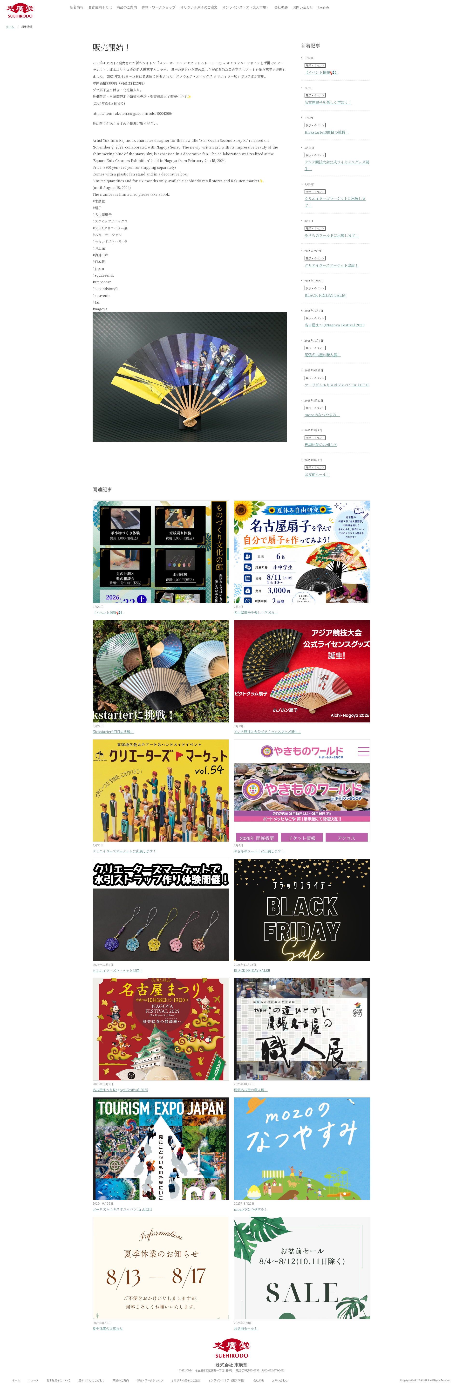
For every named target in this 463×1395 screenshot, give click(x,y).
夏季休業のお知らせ (321, 444)
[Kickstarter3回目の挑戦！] (161, 671)
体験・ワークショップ (150, 1380)
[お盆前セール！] (302, 1268)
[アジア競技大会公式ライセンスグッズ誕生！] (302, 671)
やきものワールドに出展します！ (332, 235)
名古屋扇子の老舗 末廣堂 (20, 10)
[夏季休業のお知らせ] (161, 1268)
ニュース (33, 1380)
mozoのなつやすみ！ (322, 414)
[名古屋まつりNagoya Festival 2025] (161, 1029)
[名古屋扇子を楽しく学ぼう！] (302, 551)
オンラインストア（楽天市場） (226, 1380)
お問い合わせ (280, 1380)
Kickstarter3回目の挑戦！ (327, 132)
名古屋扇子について (58, 1380)
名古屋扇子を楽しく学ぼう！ (328, 102)
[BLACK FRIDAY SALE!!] (302, 910)
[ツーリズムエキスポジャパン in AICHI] (161, 1148)
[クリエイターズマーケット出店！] (161, 910)
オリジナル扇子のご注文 (185, 1380)
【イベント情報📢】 (321, 72)
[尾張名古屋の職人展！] (302, 1029)
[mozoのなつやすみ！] (302, 1148)
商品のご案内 (121, 1380)
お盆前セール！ (317, 474)
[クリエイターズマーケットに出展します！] (161, 790)
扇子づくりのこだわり (91, 1380)
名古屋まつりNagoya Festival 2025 (335, 324)
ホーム (10, 26)
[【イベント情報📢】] (161, 551)
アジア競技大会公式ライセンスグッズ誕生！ (267, 731)
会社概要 (258, 1380)
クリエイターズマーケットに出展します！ (124, 851)
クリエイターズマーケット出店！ (331, 265)
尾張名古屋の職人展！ (323, 354)
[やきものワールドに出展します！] (302, 790)
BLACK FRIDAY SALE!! (326, 295)
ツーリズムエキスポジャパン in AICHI (337, 384)
